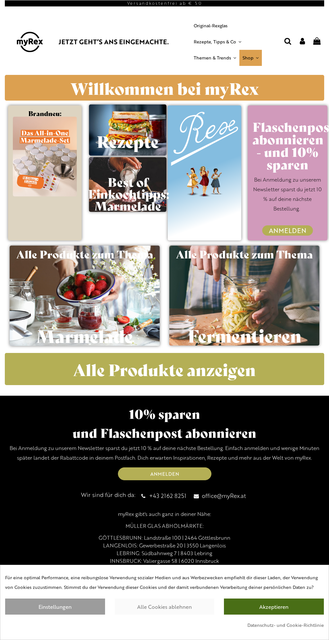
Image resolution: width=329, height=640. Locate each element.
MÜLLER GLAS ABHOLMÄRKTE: (165, 525)
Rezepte (128, 140)
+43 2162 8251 (167, 495)
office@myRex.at (224, 495)
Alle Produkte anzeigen (164, 369)
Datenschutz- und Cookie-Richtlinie (285, 625)
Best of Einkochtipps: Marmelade (128, 193)
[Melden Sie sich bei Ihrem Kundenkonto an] (302, 42)
